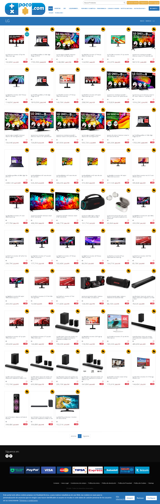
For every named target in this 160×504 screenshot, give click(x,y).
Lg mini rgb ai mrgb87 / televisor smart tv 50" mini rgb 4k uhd (15, 136)
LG (6, 59)
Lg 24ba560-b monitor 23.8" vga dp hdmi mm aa (92, 337)
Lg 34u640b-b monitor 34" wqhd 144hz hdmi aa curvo (116, 176)
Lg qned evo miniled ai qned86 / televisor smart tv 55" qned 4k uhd (41, 136)
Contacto (56, 483)
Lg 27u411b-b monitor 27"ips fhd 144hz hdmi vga (15, 55)
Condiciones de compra (78, 483)
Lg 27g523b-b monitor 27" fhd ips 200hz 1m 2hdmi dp (91, 55)
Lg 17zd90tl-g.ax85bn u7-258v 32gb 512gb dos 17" (142, 136)
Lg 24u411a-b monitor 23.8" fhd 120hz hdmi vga (141, 256)
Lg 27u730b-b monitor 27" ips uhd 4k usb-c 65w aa (118, 55)
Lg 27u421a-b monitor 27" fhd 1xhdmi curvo (65, 297)
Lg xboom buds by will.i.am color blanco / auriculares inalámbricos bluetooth (117, 217)
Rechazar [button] (140, 498)
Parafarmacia (101, 8)
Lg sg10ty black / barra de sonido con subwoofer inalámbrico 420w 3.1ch (142, 338)
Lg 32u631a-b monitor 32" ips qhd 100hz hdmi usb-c (15, 337)
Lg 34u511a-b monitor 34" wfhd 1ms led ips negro (16, 256)
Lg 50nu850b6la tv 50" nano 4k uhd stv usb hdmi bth (66, 176)
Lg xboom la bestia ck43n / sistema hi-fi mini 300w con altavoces (92, 297)
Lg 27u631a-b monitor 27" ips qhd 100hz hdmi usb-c (41, 337)
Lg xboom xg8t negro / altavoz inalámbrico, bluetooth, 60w (91, 216)
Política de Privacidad (125, 483)
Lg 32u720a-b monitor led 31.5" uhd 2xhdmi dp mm (142, 176)
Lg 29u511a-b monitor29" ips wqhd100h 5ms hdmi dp (115, 256)
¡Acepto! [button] (130, 498)
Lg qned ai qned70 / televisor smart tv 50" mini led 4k (66, 216)
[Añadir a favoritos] (26, 59)
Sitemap (151, 483)
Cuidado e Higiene (113, 8)
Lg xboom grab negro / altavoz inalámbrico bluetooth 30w (116, 297)
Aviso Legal (65, 483)
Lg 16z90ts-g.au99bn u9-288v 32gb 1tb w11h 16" (16, 176)
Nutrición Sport (139, 8)
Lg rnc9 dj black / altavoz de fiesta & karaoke (16, 417)
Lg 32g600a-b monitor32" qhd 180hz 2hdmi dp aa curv (143, 216)
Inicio (50, 8)
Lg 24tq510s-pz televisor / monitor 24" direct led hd (66, 417)
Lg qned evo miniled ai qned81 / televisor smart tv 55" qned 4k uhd (117, 95)
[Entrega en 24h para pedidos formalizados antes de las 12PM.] (27, 29)
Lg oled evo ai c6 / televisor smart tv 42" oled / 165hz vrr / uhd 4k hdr (143, 95)
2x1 (64, 8)
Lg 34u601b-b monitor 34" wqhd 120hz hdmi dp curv (91, 95)
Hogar (51, 13)
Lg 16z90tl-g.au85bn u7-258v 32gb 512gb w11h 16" (40, 55)
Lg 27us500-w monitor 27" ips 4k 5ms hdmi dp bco (118, 337)
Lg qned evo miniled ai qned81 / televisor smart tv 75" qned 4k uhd (142, 55)
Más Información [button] (120, 498)
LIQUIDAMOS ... (74, 8)
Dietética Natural (126, 8)
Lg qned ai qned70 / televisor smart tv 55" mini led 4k (41, 216)
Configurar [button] (151, 498)
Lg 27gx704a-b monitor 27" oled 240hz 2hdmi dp (15, 216)
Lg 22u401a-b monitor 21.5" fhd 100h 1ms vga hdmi (41, 297)
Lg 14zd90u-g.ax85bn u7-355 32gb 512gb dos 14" (40, 95)
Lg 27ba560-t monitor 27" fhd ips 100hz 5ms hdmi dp (65, 95)
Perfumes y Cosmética (88, 8)
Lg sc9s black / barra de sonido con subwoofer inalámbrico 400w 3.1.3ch (42, 417)
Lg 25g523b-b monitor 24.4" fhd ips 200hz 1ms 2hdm (16, 95)
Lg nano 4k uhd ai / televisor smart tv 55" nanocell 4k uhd (118, 136)
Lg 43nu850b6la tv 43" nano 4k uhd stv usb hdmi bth (92, 176)
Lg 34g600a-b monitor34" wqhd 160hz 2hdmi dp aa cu (15, 297)
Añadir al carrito (17, 66)
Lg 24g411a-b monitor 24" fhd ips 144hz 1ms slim (91, 256)
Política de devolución (109, 483)
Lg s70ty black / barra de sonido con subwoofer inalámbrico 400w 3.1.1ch (67, 377)
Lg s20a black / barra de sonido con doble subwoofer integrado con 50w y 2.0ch (143, 298)
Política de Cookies (140, 483)
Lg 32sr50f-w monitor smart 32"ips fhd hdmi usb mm (117, 377)
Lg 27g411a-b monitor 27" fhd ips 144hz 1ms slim (66, 256)
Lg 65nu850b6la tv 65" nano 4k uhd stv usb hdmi (41, 176)
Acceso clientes (133, 2)
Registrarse (144, 2)
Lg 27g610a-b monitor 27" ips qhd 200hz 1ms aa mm (41, 256)
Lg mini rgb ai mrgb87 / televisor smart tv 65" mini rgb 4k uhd (65, 55)
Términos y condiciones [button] (28, 500)
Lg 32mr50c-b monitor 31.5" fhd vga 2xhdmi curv (143, 377)
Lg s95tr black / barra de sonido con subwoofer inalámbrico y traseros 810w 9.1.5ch (41, 378)
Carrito (154, 8)
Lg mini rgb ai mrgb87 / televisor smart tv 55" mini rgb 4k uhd (91, 136)
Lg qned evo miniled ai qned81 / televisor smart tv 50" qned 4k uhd (66, 136)
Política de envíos (94, 483)
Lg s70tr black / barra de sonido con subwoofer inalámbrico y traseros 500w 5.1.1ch (92, 378)
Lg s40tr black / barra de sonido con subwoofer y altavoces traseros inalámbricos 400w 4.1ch (66, 338)
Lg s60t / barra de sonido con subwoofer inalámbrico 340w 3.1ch (16, 377)
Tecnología (58, 13)
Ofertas (57, 8)
